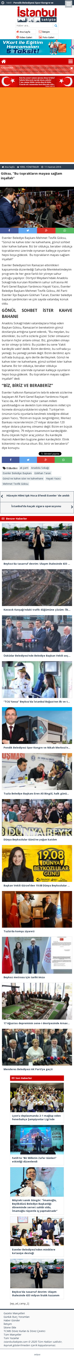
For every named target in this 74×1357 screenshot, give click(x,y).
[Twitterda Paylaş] (28, 230)
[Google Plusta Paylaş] (46, 230)
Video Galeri (25, 37)
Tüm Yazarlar (11, 1338)
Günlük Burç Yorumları (16, 1316)
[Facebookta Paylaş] (9, 230)
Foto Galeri (48, 37)
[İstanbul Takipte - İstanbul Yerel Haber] (37, 13)
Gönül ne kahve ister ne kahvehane (23, 478)
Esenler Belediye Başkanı (17, 473)
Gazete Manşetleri (14, 1313)
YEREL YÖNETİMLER (29, 166)
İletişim (46, 31)
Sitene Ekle (10, 1327)
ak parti (24, 467)
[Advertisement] (37, 125)
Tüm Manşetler (12, 1334)
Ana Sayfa (24, 31)
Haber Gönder (12, 1320)
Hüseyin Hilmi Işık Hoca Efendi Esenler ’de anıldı (37, 495)
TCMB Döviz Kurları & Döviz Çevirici (24, 1331)
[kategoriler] (70, 61)
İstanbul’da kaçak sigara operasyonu (36, 506)
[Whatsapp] (65, 230)
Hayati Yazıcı (53, 478)
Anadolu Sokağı (40, 467)
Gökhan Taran (42, 473)
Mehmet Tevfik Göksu (15, 483)
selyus (37, 1354)
